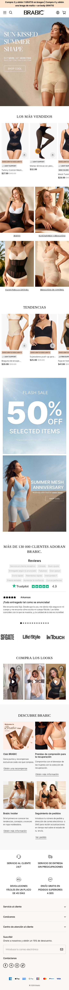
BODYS (17, 236)
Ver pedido (40, 837)
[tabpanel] (34, 608)
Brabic (37, 985)
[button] (4, 12)
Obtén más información (47, 774)
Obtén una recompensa (15, 768)
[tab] (21, 623)
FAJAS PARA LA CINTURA (17, 290)
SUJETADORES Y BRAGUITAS (52, 236)
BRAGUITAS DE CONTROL (52, 290)
